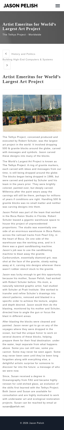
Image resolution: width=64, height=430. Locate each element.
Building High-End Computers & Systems (28, 59)
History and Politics (23, 54)
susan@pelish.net (14, 406)
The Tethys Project (14, 165)
